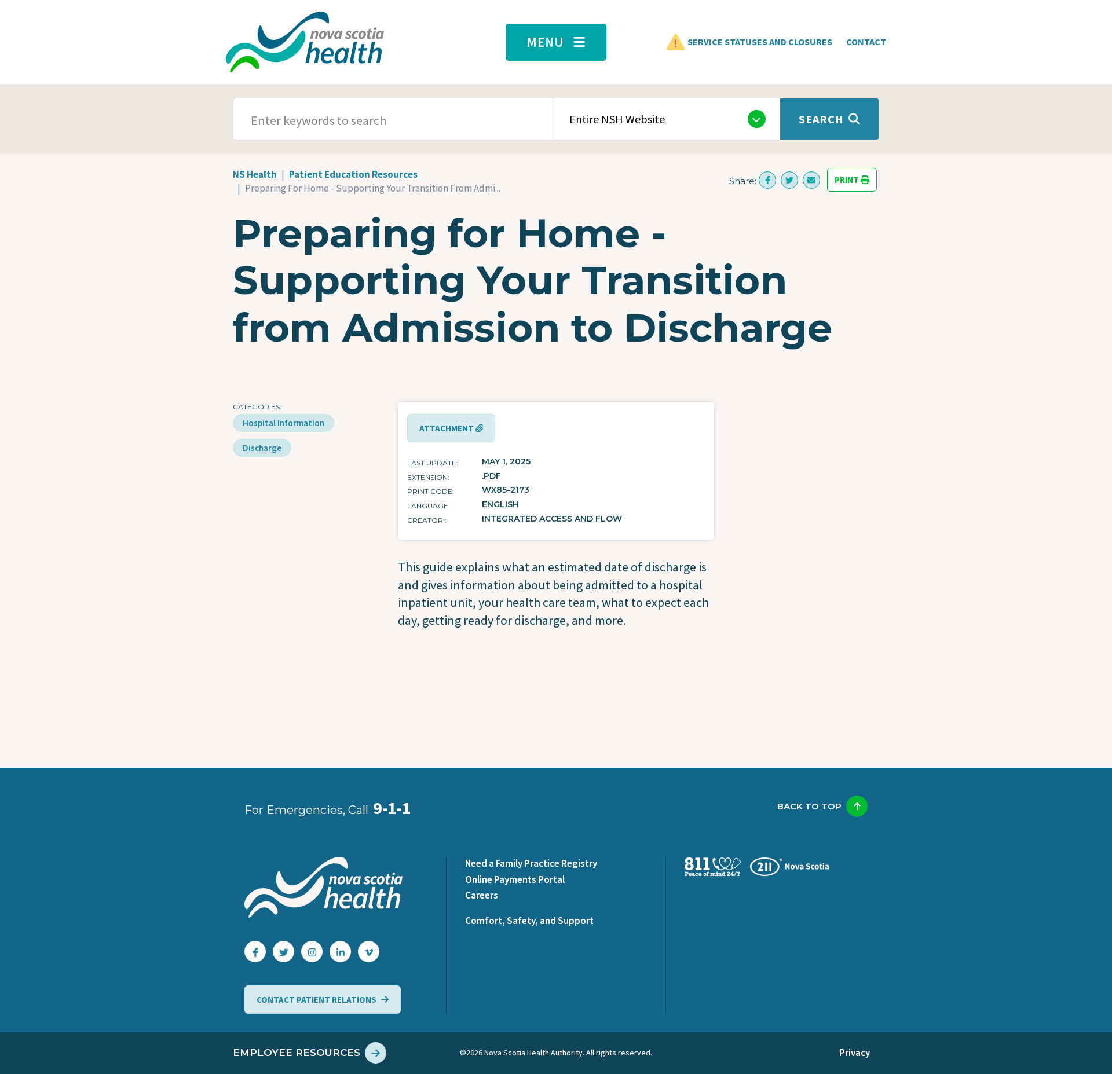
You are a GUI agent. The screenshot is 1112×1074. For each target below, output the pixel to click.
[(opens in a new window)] (767, 180)
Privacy (854, 1052)
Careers (481, 895)
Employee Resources (296, 1052)
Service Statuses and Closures (759, 41)
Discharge (262, 447)
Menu (545, 42)
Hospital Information (283, 422)
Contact (866, 41)
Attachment (447, 428)
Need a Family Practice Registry (531, 863)
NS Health (255, 174)
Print (848, 179)
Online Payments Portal (515, 879)
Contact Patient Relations (316, 999)
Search (821, 119)
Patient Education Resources (353, 174)
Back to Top (809, 806)
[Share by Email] (811, 180)
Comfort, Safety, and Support (529, 920)
